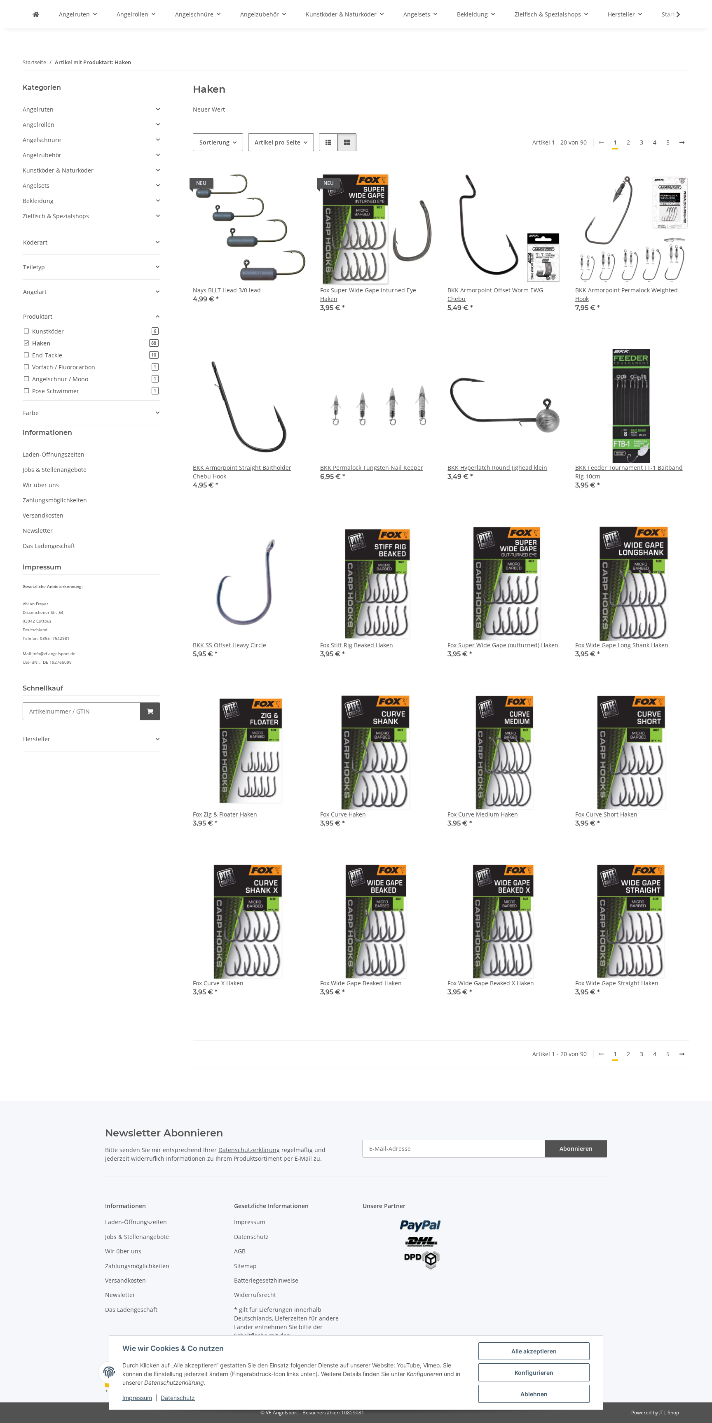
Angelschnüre (42, 140)
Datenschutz (178, 1397)
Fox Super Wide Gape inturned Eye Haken (368, 294)
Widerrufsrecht (255, 1295)
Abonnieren (576, 1148)
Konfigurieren (534, 1372)
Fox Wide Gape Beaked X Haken (490, 983)
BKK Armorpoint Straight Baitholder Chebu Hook (242, 472)
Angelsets (36, 185)
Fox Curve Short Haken (606, 814)
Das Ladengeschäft (49, 546)
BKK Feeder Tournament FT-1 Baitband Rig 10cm (629, 472)
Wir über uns (41, 485)
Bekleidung (38, 201)
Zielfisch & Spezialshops (56, 216)
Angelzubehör (42, 155)
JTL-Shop (669, 1412)
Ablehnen (534, 1393)
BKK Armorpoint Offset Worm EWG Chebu (495, 294)
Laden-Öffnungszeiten (53, 454)
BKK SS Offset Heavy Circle (229, 645)
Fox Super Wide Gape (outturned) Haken (502, 645)
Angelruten (38, 109)
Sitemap (245, 1266)
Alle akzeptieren (534, 1351)
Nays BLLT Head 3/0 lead (227, 290)
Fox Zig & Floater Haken (225, 814)
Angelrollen (38, 124)
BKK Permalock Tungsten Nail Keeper (371, 467)
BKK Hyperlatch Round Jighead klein (497, 467)
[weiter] (682, 142)
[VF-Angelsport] (36, 14)
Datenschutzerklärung (249, 1150)
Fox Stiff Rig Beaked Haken (356, 645)
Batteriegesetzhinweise (266, 1280)
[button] (673, 14)
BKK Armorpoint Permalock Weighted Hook (626, 294)
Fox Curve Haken (343, 814)
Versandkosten (43, 515)
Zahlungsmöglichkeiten (55, 500)
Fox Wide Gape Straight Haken (616, 983)
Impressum (137, 1397)
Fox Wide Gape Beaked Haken (361, 983)
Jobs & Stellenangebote (55, 470)
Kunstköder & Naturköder (58, 170)
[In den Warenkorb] (150, 711)
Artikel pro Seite (277, 142)
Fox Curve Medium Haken (482, 814)
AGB (240, 1251)
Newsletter (38, 530)
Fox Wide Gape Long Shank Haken (621, 645)
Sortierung (214, 142)
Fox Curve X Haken (218, 983)
